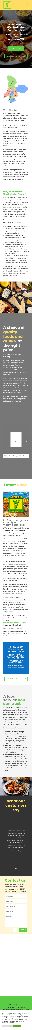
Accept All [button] (17, 1026)
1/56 (5, 456)
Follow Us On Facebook (16, 56)
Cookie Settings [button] (7, 1026)
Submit (23, 930)
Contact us (16, 49)
